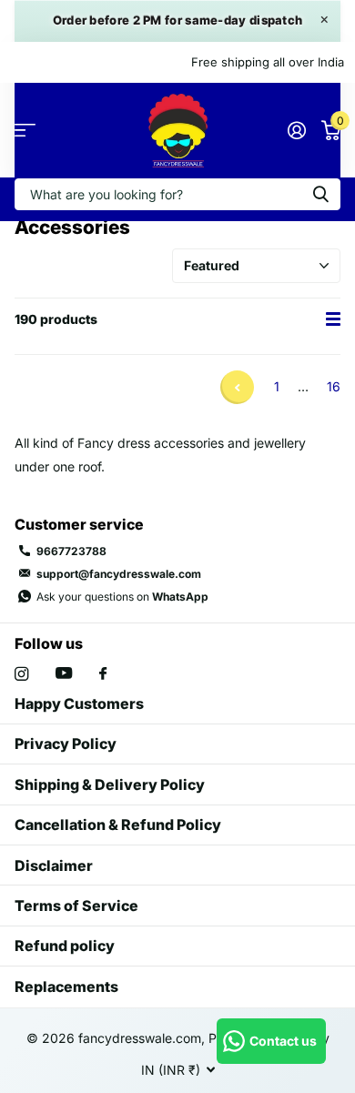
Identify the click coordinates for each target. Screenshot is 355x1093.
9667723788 (71, 551)
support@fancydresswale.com (118, 574)
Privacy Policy (66, 743)
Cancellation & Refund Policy (118, 824)
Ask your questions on (122, 596)
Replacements (66, 986)
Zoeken (320, 194)
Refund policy (65, 945)
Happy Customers (79, 703)
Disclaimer (54, 865)
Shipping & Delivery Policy (110, 784)
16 (333, 386)
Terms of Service (76, 905)
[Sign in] (296, 130)
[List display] (333, 319)
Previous (237, 387)
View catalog (25, 130)
